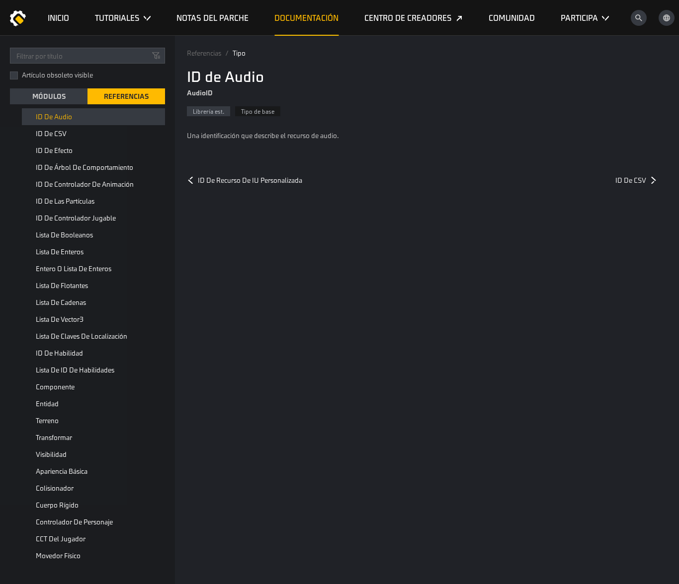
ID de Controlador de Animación (85, 184)
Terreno (47, 420)
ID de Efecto (54, 150)
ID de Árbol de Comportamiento (84, 167)
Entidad (47, 403)
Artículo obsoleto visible (57, 75)
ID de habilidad (59, 353)
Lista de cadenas (61, 302)
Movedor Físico (58, 555)
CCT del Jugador (60, 538)
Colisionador (55, 488)
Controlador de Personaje (74, 521)
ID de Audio (54, 116)
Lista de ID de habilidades (75, 369)
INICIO (58, 17)
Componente (55, 386)
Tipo (239, 53)
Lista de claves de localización (81, 336)
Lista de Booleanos (64, 234)
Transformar (54, 437)
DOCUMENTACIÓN (306, 17)
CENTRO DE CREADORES (408, 17)
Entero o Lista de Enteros (73, 268)
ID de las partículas (65, 201)
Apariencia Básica (61, 471)
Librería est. (208, 111)
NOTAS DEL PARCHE (212, 17)
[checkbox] (14, 75)
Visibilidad (51, 454)
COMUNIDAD (512, 17)
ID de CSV (51, 133)
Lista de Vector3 (60, 319)
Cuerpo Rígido (57, 505)
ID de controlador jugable (76, 218)
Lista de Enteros (60, 251)
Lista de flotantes (62, 285)
